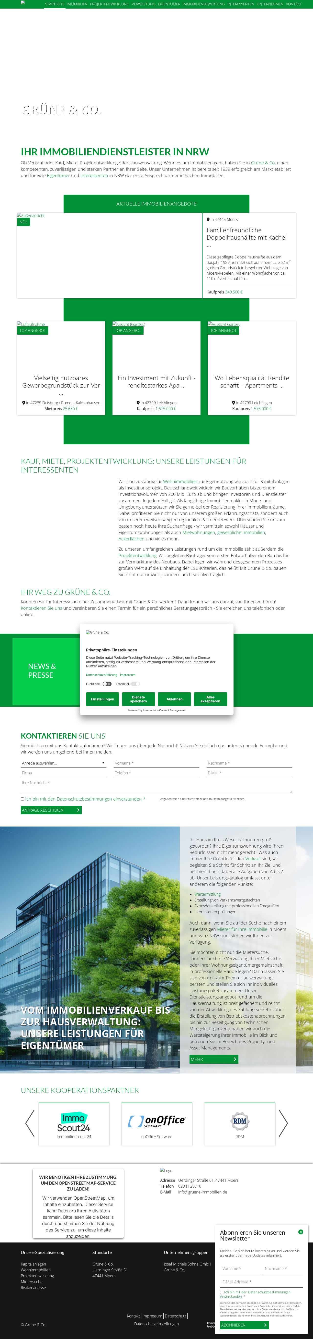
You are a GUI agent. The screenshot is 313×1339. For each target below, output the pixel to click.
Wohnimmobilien (180, 481)
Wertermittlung (207, 894)
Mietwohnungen (198, 532)
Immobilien (77, 3)
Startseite (54, 3)
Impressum (152, 1316)
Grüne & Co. (263, 163)
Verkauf (253, 859)
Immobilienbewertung (204, 3)
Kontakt (294, 3)
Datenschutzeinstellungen (156, 1324)
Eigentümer (169, 3)
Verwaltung (144, 3)
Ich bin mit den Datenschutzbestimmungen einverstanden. (255, 1294)
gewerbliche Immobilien (241, 532)
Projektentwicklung (109, 3)
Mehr (197, 1059)
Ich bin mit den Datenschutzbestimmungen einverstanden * (85, 799)
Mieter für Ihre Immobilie (242, 929)
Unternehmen (270, 3)
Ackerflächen (132, 539)
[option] (156, 67)
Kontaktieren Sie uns (41, 608)
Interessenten (240, 3)
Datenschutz (175, 1316)
